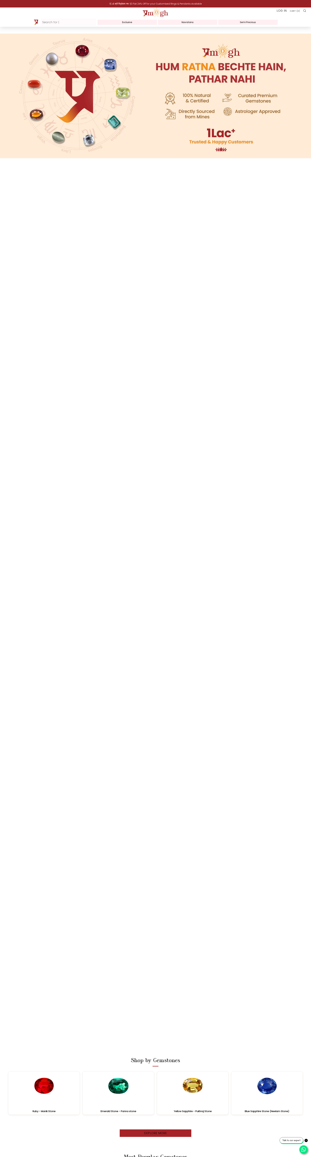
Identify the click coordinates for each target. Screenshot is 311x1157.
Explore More (155, 1133)
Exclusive (127, 22)
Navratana (187, 22)
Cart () (295, 10)
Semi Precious (248, 22)
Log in (282, 11)
